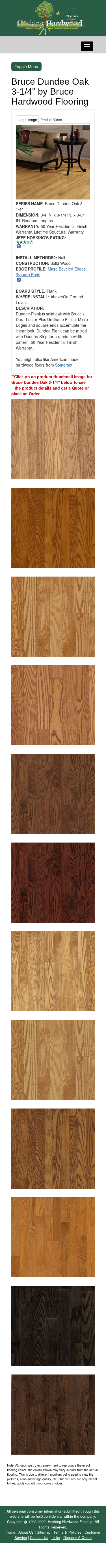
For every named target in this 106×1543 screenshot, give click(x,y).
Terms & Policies (67, 1532)
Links (55, 1537)
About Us (26, 1532)
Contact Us (39, 1537)
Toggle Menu (26, 66)
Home (10, 1532)
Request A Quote (77, 1537)
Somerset (63, 365)
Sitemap (43, 1532)
